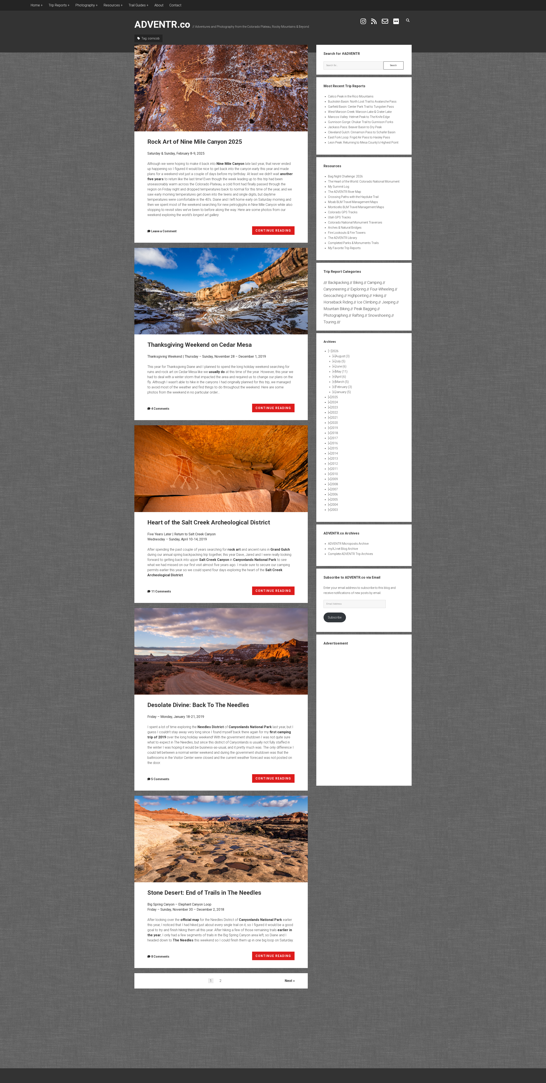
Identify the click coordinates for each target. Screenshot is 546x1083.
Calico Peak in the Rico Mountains (350, 96)
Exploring (358, 289)
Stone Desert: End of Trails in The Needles (221, 839)
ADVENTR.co (162, 24)
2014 (334, 453)
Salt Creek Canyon (214, 560)
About (158, 5)
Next (288, 981)
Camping (374, 282)
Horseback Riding (338, 302)
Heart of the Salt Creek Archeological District (221, 468)
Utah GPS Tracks (339, 217)
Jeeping (388, 302)
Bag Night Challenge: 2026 (345, 176)
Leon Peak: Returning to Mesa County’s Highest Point (363, 142)
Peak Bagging (365, 308)
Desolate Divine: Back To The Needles (221, 651)
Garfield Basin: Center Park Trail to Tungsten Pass (361, 106)
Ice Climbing (367, 302)
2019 (334, 428)
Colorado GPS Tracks (342, 212)
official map (189, 920)
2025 (334, 397)
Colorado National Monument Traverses (355, 222)
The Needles (183, 940)
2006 (334, 494)
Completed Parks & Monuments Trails (353, 243)
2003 (334, 509)
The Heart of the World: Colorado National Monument (363, 181)
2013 (334, 458)
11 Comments (161, 591)
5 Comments (160, 779)
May (341, 371)
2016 (334, 443)
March (342, 381)
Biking (358, 282)
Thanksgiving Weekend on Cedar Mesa (221, 291)
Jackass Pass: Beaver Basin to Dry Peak (355, 127)
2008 (334, 484)
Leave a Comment (164, 231)
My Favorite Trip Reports (344, 248)
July (340, 361)
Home (35, 5)
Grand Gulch (280, 549)
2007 (334, 489)
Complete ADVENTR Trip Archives (350, 554)
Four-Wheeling (382, 289)
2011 (334, 468)
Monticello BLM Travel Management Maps (356, 207)
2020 (334, 422)
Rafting (358, 315)
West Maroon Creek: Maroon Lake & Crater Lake (360, 111)
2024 (334, 402)
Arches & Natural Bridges (345, 227)
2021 (334, 417)
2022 (334, 412)
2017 (334, 438)
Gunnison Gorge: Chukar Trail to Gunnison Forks (360, 122)
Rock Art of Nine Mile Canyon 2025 (221, 88)
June (340, 366)
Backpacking (338, 282)
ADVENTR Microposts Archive (348, 543)
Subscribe (334, 617)
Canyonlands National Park (254, 560)
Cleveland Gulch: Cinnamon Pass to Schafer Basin (361, 132)
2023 (334, 407)
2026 (335, 351)
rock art (234, 549)
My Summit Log (338, 186)
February (343, 387)
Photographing (336, 315)
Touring (330, 322)
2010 (334, 474)
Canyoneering (335, 289)
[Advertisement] (364, 715)
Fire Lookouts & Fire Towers (347, 232)
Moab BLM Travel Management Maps (353, 202)
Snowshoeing (379, 315)
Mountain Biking (337, 308)
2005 (334, 499)
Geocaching (333, 295)
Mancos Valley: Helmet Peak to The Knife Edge (359, 117)
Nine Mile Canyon (230, 164)
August (342, 356)
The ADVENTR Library (342, 238)
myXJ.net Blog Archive (343, 548)
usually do (217, 372)
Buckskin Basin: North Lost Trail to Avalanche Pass (362, 101)
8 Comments (160, 956)
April (340, 376)
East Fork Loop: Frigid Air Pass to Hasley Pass (359, 137)
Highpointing (358, 295)
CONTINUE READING (275, 232)
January (343, 392)
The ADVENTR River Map (344, 191)
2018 (334, 433)
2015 (334, 448)
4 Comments (160, 408)
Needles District (210, 727)
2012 (334, 463)
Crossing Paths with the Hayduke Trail (353, 197)
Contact (175, 5)
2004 (334, 504)
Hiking (378, 295)
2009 (334, 479)
